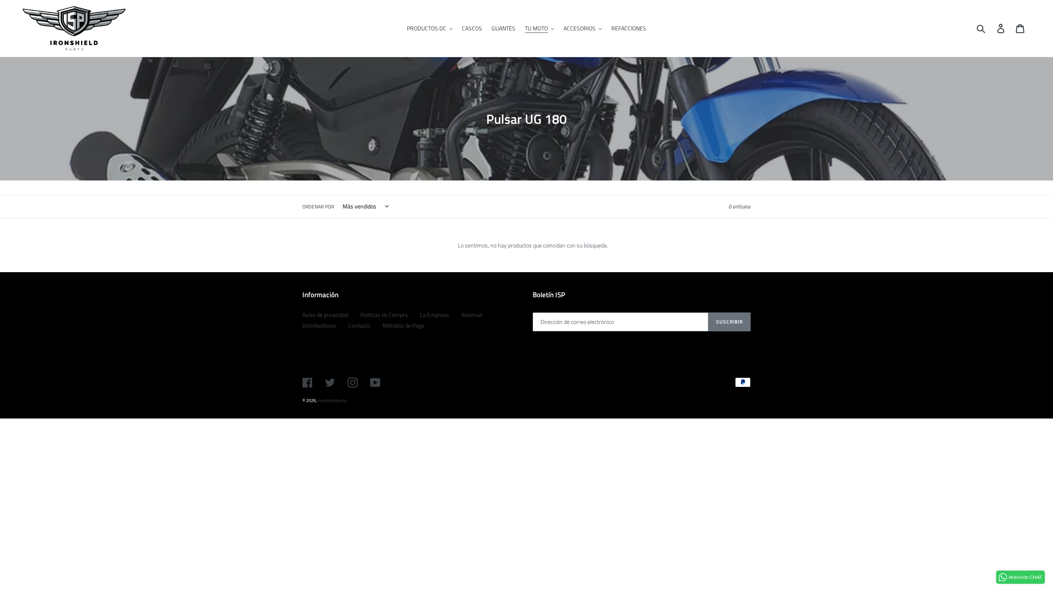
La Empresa (434, 314)
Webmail (471, 314)
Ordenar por (318, 206)
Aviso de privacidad (325, 314)
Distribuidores (319, 325)
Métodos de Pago (403, 325)
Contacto (359, 325)
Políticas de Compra (384, 314)
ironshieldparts (332, 400)
